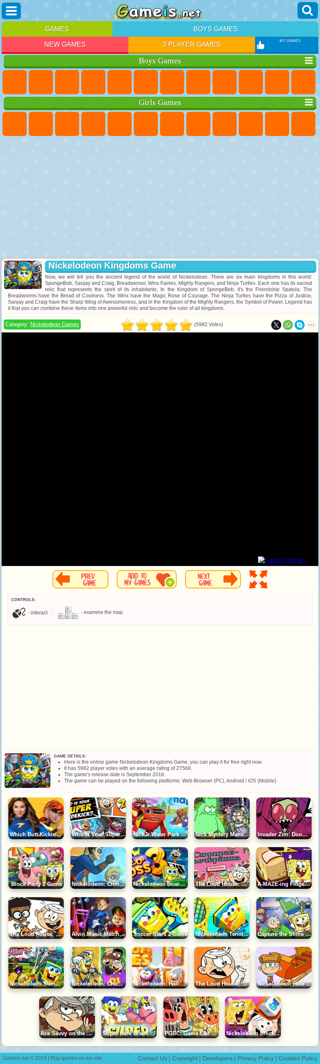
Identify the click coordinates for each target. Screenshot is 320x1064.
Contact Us (152, 1058)
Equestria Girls (41, 124)
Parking (14, 82)
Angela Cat (224, 124)
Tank (93, 82)
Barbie (93, 124)
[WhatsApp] (288, 325)
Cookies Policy (298, 1058)
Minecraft (172, 82)
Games (57, 29)
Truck (303, 82)
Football (41, 82)
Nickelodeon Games (54, 324)
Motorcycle (251, 82)
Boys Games (215, 29)
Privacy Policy (256, 1058)
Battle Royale (146, 82)
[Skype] (300, 325)
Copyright (185, 1058)
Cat (277, 124)
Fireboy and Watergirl (67, 124)
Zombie (120, 82)
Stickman (277, 82)
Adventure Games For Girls (172, 124)
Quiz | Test (120, 124)
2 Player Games (192, 44)
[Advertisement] (160, 198)
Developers (217, 1058)
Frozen (251, 124)
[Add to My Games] (147, 579)
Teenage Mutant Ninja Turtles (224, 82)
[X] (276, 325)
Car (198, 82)
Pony (14, 124)
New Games (65, 44)
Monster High (146, 124)
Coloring (198, 124)
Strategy (67, 82)
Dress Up (303, 124)
